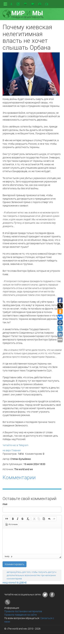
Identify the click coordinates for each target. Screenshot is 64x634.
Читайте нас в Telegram (15, 445)
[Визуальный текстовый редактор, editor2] (32, 541)
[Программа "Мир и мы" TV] (46, 4)
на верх (7, 450)
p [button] (11, 556)
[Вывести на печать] (25, 4)
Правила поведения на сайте (20, 614)
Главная (16, 450)
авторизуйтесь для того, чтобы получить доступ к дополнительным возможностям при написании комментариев (31, 575)
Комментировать (14, 564)
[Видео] (32, 4)
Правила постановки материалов (23, 611)
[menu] (5, 4)
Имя (5, 504)
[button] (6, 519)
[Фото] (39, 4)
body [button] (7, 556)
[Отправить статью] (18, 4)
